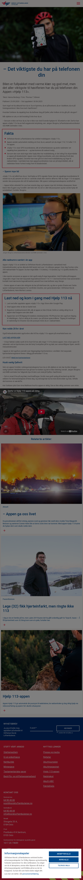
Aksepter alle (64, 854)
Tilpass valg (64, 865)
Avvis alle (64, 860)
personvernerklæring (30, 874)
